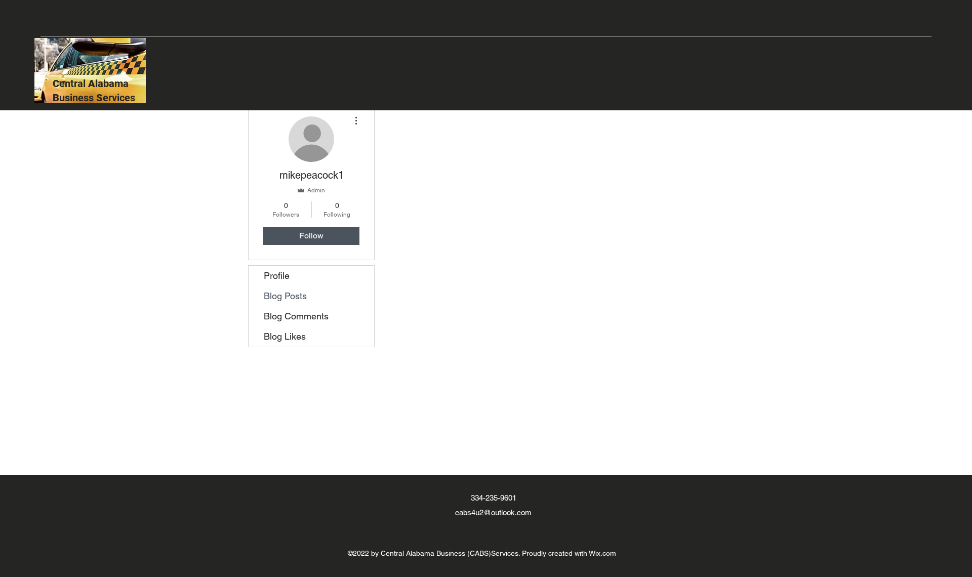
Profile (277, 275)
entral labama (95, 83)
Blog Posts (285, 296)
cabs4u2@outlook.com (493, 512)
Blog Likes (285, 336)
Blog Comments (296, 316)
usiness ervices (95, 98)
